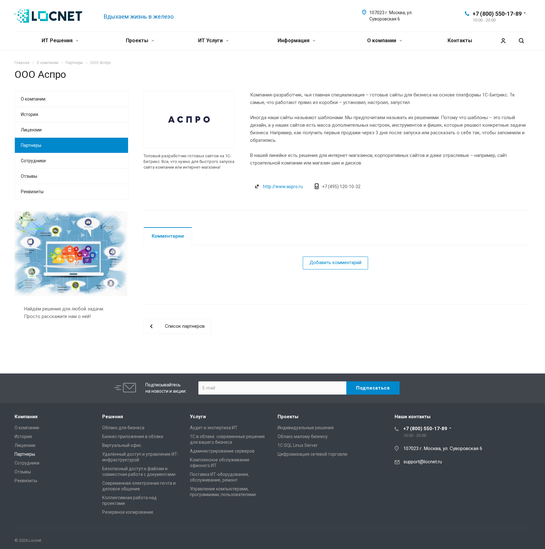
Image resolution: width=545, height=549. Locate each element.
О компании (382, 40)
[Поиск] (521, 41)
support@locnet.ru (422, 462)
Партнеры (31, 145)
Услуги (198, 416)
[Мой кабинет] (503, 41)
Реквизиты (32, 191)
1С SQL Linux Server (298, 445)
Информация (294, 40)
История (29, 114)
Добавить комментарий (335, 262)
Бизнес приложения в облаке (132, 436)
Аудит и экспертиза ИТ (213, 427)
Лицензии (31, 129)
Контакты (460, 40)
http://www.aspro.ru (283, 186)
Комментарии (168, 236)
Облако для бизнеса (123, 427)
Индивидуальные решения (306, 427)
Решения (112, 416)
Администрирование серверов (222, 451)
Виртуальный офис (121, 445)
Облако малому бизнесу (303, 436)
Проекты (137, 40)
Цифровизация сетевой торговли (312, 454)
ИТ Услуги (211, 40)
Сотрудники (33, 160)
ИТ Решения (58, 40)
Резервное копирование (127, 512)
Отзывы (29, 176)
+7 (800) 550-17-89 (497, 13)
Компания (26, 416)
